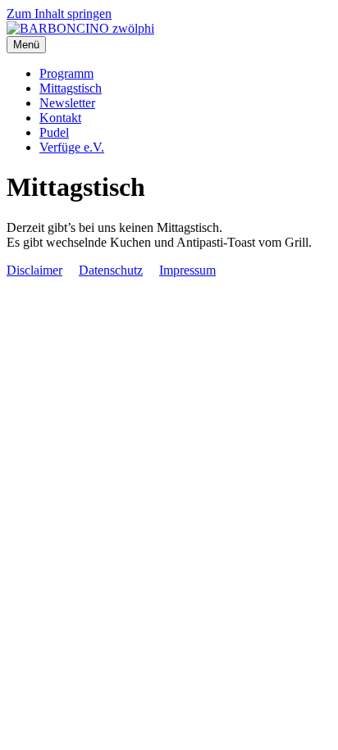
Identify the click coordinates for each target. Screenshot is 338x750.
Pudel (54, 132)
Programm (66, 73)
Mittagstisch (70, 88)
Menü (26, 45)
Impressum (187, 270)
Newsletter (67, 103)
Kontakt (60, 118)
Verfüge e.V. (71, 147)
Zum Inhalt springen (59, 13)
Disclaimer (34, 270)
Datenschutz (111, 270)
